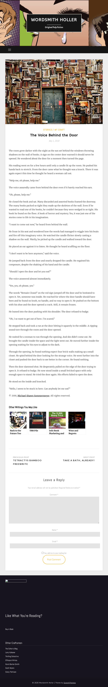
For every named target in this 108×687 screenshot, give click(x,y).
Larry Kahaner (10, 652)
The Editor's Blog (11, 648)
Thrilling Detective (12, 656)
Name (55, 530)
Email (55, 541)
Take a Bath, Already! (79, 460)
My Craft (60, 129)
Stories (47, 129)
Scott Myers (9, 668)
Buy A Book (9, 629)
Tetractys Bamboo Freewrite (27, 462)
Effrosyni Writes (11, 660)
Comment (54, 494)
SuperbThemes (70, 683)
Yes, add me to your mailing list (55, 553)
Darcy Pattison (10, 672)
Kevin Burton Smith (12, 664)
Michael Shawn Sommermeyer (33, 395)
